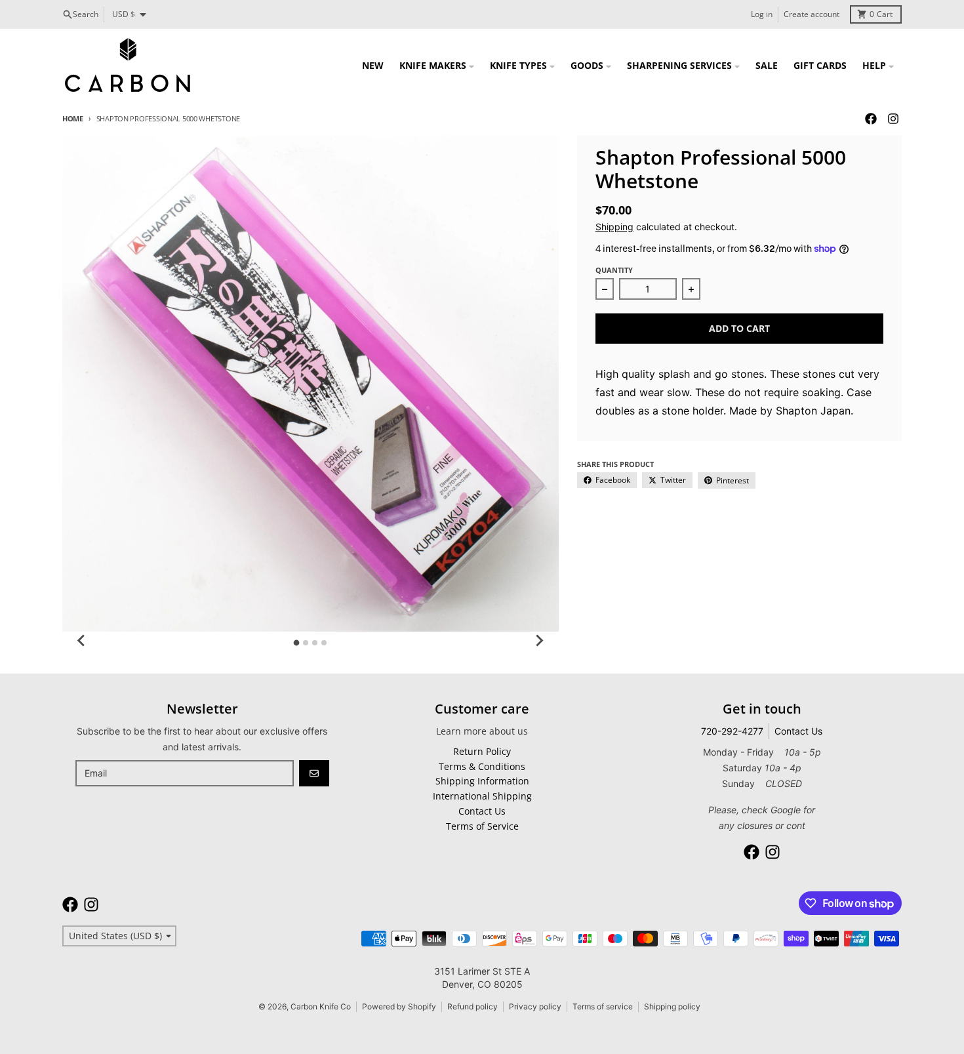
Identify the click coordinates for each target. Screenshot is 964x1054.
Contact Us (798, 731)
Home (72, 118)
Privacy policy (535, 1006)
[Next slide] (539, 641)
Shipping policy (672, 1006)
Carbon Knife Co (321, 1006)
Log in (762, 14)
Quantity (614, 270)
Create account (811, 14)
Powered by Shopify (399, 1006)
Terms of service (602, 1006)
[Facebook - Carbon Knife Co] (870, 118)
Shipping (614, 226)
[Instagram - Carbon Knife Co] (893, 118)
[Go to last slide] (82, 641)
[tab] (297, 642)
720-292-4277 (732, 731)
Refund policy (472, 1006)
